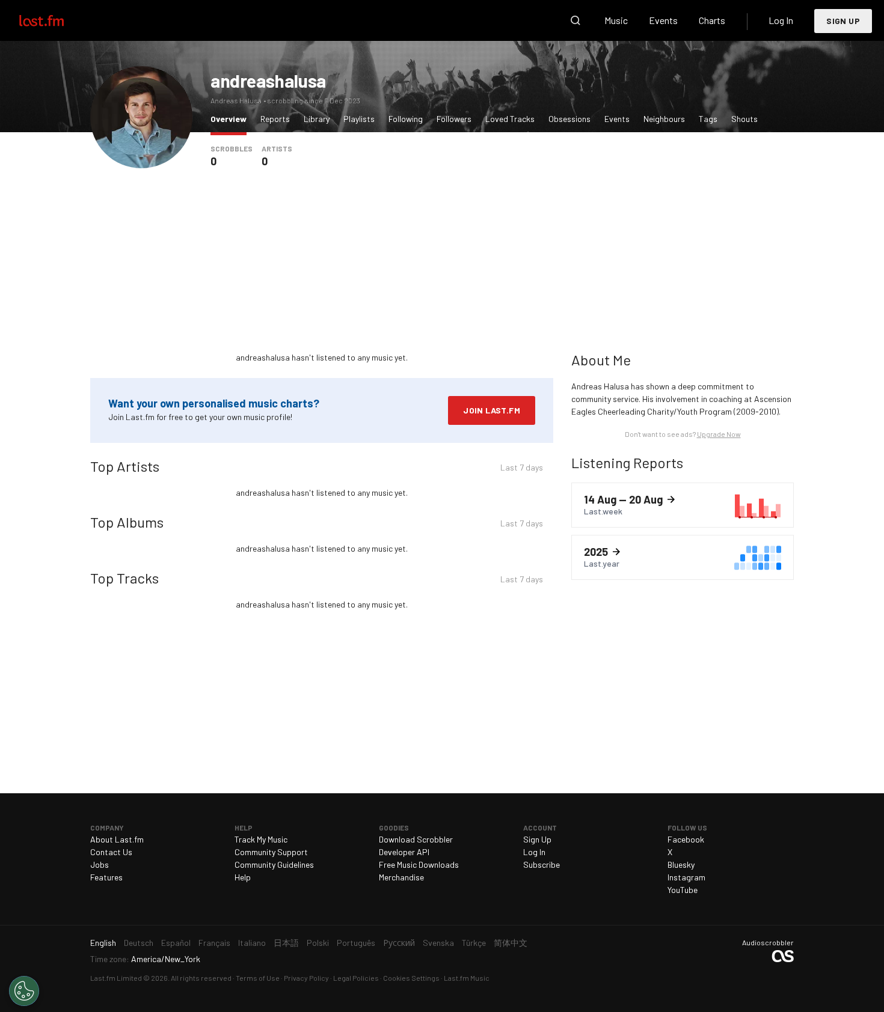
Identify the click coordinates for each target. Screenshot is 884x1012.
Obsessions (569, 119)
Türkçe (474, 942)
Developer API (404, 852)
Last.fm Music (467, 978)
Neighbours (664, 119)
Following (405, 119)
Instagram (686, 877)
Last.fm (55, 20)
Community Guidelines (274, 864)
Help (243, 877)
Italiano (252, 942)
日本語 (286, 942)
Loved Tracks (510, 119)
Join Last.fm (491, 410)
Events (663, 20)
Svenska (438, 942)
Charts (712, 20)
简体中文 (510, 942)
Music (616, 20)
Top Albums (127, 522)
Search (575, 20)
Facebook (686, 839)
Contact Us (111, 852)
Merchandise (401, 877)
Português (356, 942)
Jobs (99, 864)
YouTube (683, 890)
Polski (318, 942)
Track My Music (261, 839)
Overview (231, 118)
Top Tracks (124, 578)
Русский (399, 942)
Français (214, 942)
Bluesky (681, 864)
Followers (454, 119)
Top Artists (124, 466)
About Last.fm (117, 839)
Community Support (271, 852)
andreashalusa (268, 80)
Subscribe (541, 864)
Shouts (744, 119)
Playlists (359, 119)
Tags (708, 119)
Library (317, 119)
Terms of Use (258, 978)
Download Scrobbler (416, 839)
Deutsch (138, 942)
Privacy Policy (306, 978)
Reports (275, 119)
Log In (781, 20)
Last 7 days (521, 469)
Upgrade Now (719, 434)
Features (106, 877)
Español (176, 942)
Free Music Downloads (419, 864)
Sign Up (843, 21)
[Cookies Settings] (24, 991)
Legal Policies (356, 978)
